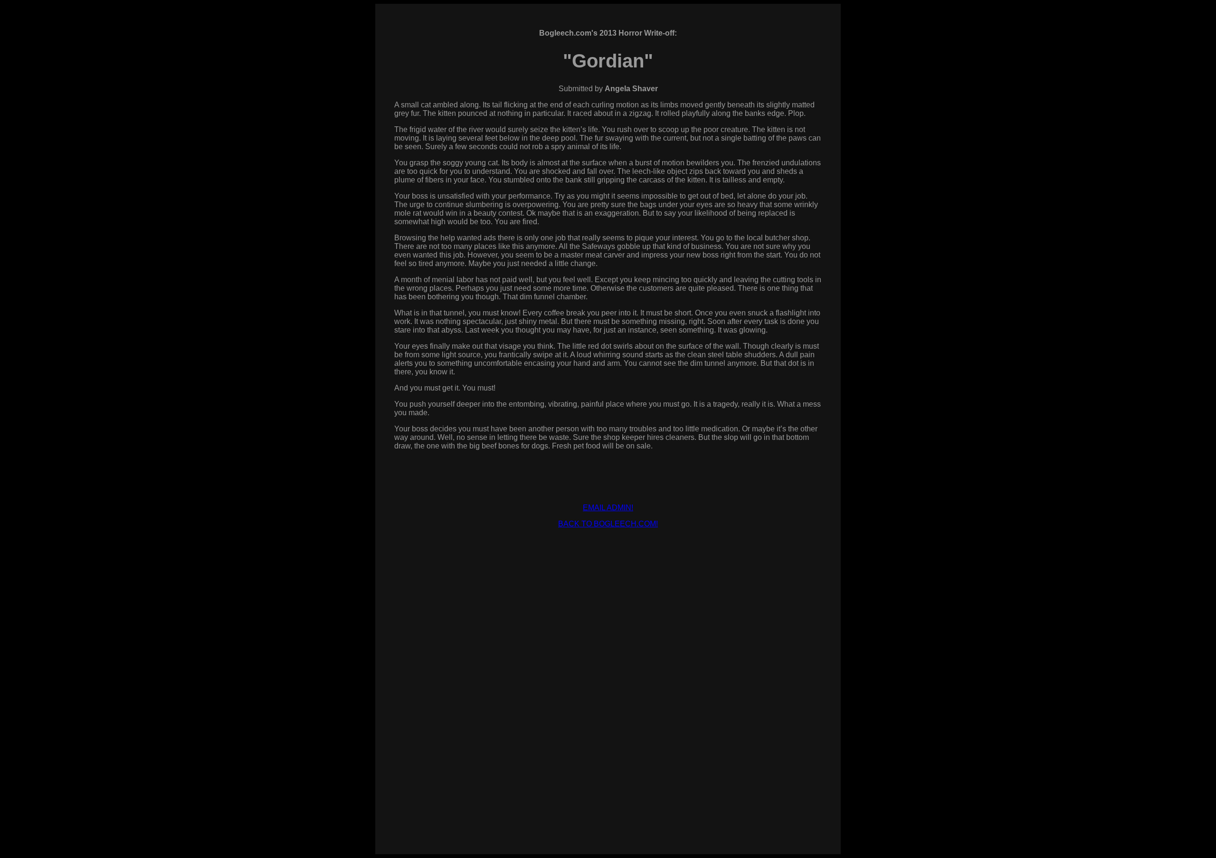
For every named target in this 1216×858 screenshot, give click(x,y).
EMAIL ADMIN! (608, 508)
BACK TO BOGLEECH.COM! (608, 524)
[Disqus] (608, 707)
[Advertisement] (608, 557)
